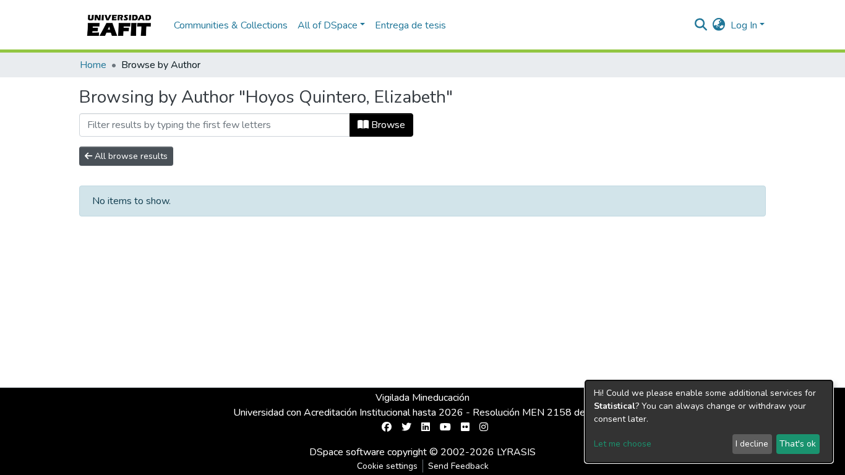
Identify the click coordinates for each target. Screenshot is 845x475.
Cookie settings (387, 466)
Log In (744, 25)
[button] (719, 25)
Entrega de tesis (410, 25)
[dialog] (709, 421)
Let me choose (622, 444)
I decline (752, 444)
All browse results (130, 156)
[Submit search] (701, 25)
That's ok (797, 444)
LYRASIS (516, 452)
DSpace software (347, 452)
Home (93, 65)
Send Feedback (458, 466)
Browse (387, 125)
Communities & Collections (231, 25)
